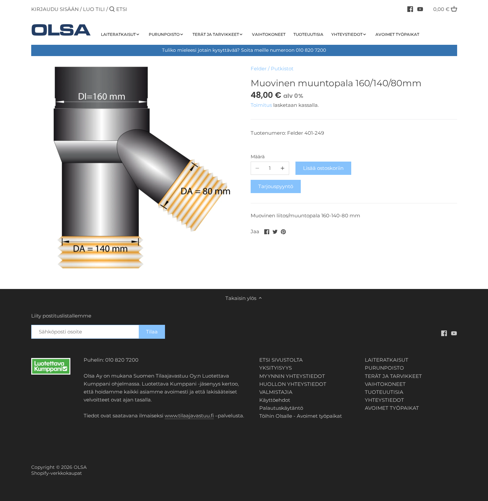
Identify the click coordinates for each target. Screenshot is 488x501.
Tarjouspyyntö (275, 186)
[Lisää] (282, 168)
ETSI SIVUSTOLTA (281, 360)
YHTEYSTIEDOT (384, 400)
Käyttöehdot (274, 400)
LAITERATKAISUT (386, 360)
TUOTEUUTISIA (384, 392)
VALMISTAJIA (275, 392)
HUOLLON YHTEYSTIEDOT (292, 384)
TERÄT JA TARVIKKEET (393, 376)
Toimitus (262, 105)
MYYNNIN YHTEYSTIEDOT (292, 376)
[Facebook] (410, 9)
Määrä (258, 156)
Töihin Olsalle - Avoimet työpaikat (300, 416)
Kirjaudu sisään (55, 9)
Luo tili (94, 9)
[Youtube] (420, 9)
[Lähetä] (112, 9)
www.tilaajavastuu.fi (189, 415)
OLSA (80, 467)
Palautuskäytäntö (281, 408)
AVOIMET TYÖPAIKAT (392, 408)
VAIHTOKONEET (385, 384)
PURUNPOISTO (384, 368)
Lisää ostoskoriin (323, 168)
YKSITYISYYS (275, 368)
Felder (259, 68)
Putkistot (282, 68)
